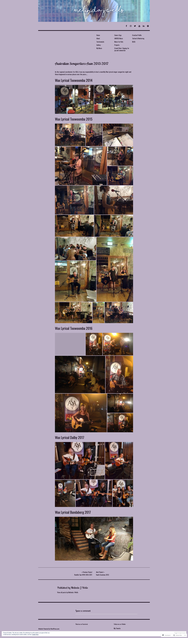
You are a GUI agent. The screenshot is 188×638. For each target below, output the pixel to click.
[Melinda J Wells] (94, 11)
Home (98, 35)
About (98, 38)
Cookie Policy (35, 634)
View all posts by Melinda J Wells (67, 592)
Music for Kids (118, 42)
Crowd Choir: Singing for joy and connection (121, 49)
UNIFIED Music (118, 38)
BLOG (133, 42)
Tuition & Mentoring (138, 38)
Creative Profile (136, 35)
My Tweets (117, 628)
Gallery (98, 45)
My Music (99, 48)
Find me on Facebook (81, 624)
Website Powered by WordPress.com (48, 629)
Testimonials (100, 42)
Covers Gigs (118, 35)
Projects (116, 45)
